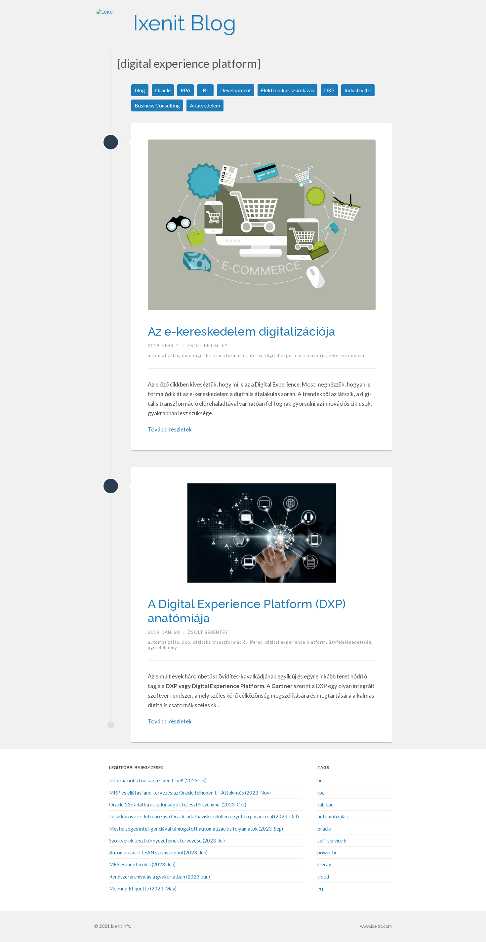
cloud (323, 877)
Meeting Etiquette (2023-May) (143, 888)
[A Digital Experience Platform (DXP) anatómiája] (110, 486)
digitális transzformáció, (221, 355)
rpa (321, 793)
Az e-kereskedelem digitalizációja (241, 331)
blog (140, 90)
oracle (324, 829)
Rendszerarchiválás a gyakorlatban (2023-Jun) (159, 877)
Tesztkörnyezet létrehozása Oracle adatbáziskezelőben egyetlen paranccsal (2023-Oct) (204, 816)
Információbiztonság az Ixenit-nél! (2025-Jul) (158, 780)
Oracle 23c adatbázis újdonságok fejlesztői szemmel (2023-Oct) (177, 804)
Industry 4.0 (357, 90)
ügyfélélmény (162, 647)
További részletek (170, 429)
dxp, (187, 355)
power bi (326, 852)
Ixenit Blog (184, 23)
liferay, (257, 355)
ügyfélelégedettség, (351, 642)
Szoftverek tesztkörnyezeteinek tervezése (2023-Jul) (167, 840)
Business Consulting (157, 105)
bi (319, 780)
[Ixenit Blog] (110, 23)
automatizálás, (165, 355)
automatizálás (332, 816)
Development (235, 90)
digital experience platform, (297, 355)
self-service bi (332, 840)
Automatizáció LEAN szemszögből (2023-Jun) (158, 852)
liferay (324, 864)
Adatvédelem (205, 105)
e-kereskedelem (346, 355)
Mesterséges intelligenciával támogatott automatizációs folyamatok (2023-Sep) (196, 829)
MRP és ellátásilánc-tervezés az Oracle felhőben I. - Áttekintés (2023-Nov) (190, 793)
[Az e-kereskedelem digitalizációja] (110, 142)
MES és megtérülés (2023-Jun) (142, 864)
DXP (329, 90)
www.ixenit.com (376, 926)
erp (321, 888)
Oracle (163, 90)
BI (205, 90)
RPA (185, 90)
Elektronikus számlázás (287, 90)
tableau (325, 804)
